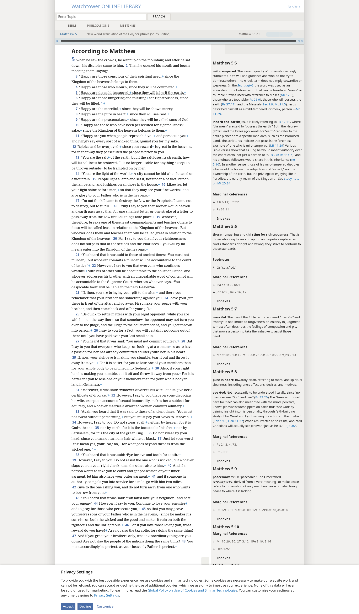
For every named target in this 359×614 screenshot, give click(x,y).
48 (184, 541)
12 (74, 146)
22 (94, 265)
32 (113, 395)
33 (78, 411)
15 (94, 179)
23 (78, 292)
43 (78, 498)
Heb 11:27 (235, 421)
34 (74, 422)
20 (115, 238)
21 (78, 254)
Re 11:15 (286, 155)
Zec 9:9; (268, 104)
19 (158, 217)
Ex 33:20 (261, 397)
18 (116, 206)
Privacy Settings (106, 595)
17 (78, 200)
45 (144, 509)
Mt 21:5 (280, 104)
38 (78, 454)
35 (97, 427)
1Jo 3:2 (291, 426)
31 (78, 390)
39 (74, 460)
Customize (105, 606)
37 (160, 438)
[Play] (57, 41)
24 (166, 298)
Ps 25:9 (255, 99)
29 (74, 357)
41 (154, 476)
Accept (68, 606)
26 (96, 330)
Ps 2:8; (274, 155)
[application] (179, 41)
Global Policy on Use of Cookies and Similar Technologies (192, 590)
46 (127, 525)
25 (78, 314)
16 (164, 184)
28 (183, 341)
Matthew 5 (68, 34)
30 (157, 368)
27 (78, 341)
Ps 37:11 (228, 104)
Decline (85, 606)
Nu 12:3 (286, 95)
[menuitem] (299, 16)
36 (150, 433)
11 (78, 135)
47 (74, 536)
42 (74, 487)
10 (78, 125)
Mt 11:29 (276, 145)
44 (96, 503)
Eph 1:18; (220, 421)
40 (170, 465)
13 (78, 157)
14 (78, 173)
